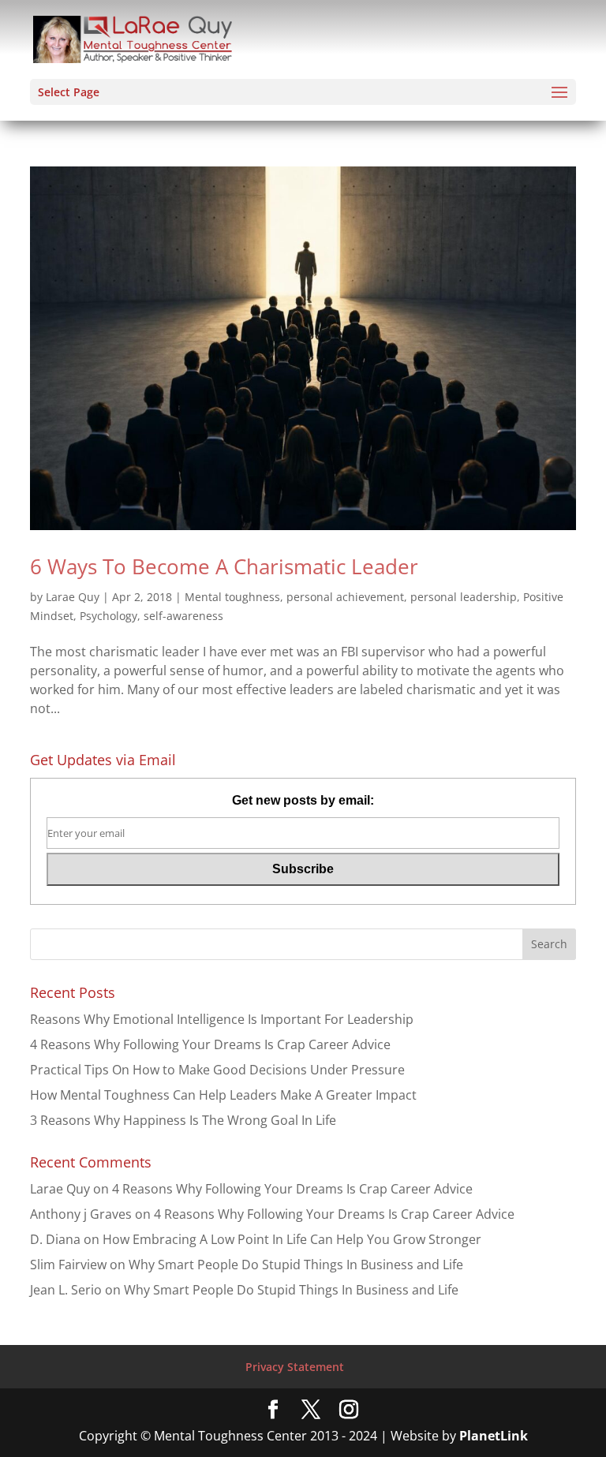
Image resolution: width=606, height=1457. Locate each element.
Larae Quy (72, 596)
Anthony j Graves (81, 1214)
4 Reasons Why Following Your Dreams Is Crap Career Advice (210, 1044)
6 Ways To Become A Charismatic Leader (224, 566)
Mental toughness (232, 596)
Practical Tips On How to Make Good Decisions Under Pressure (217, 1069)
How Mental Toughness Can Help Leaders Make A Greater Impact (223, 1095)
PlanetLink (493, 1435)
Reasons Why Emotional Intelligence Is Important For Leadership (221, 1019)
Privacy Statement (294, 1366)
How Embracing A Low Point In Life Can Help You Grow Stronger (292, 1239)
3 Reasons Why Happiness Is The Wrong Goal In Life (183, 1120)
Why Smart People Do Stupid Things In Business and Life (296, 1264)
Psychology (108, 615)
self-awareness (183, 615)
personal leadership (463, 596)
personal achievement (345, 596)
